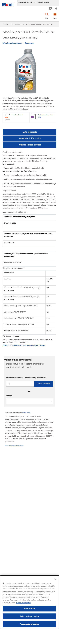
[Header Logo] (8, 3)
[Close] (55, 579)
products (18, 24)
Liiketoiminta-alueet (24, 2)
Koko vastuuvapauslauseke (14, 445)
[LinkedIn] (50, 9)
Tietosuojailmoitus (23, 602)
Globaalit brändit (43, 2)
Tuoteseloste (29, 43)
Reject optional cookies (29, 616)
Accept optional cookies (29, 624)
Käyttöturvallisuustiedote (12, 43)
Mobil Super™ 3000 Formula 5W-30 (39, 24)
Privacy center (29, 608)
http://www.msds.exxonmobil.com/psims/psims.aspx (24, 345)
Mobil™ (5, 24)
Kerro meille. (26, 412)
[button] (55, 15)
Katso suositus (44, 383)
